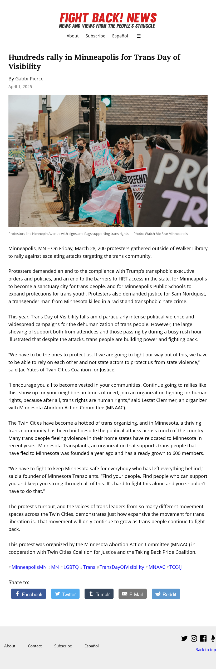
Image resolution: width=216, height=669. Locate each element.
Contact (35, 645)
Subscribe (95, 36)
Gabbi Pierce (29, 78)
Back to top (205, 649)
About (73, 36)
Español (120, 36)
